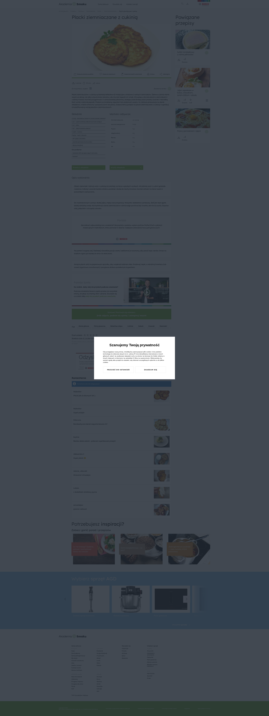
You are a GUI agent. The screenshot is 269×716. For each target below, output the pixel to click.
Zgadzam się (150, 370)
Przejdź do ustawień (118, 370)
